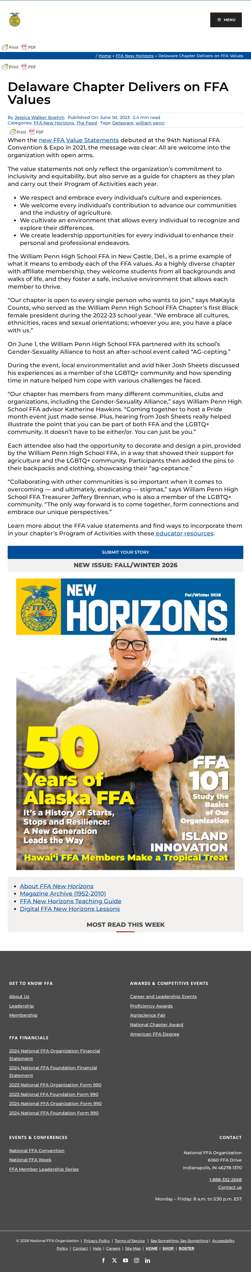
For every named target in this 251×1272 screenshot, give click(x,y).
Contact (80, 1248)
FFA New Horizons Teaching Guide (71, 901)
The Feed (86, 123)
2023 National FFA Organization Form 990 (55, 1085)
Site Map (133, 1248)
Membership (23, 1015)
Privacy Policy (97, 1240)
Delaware (122, 123)
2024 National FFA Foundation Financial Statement (53, 1071)
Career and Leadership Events (163, 996)
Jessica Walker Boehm (40, 117)
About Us (19, 996)
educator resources (184, 533)
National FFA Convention (37, 1150)
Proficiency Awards (151, 1006)
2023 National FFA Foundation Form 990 (53, 1094)
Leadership (21, 1006)
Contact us (230, 1187)
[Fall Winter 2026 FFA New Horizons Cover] (126, 574)
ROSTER (186, 1248)
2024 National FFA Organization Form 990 (55, 1103)
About (57, 886)
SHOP (168, 1248)
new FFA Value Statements (79, 140)
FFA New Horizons (135, 55)
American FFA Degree (154, 1034)
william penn (150, 123)
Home (105, 55)
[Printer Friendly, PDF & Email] (19, 47)
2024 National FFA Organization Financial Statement (54, 1054)
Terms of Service (130, 1240)
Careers (113, 1248)
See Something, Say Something (179, 1240)
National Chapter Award (156, 1024)
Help (97, 1248)
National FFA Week (30, 1160)
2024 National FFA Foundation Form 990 (54, 1113)
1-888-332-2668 (225, 1179)
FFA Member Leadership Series (44, 1169)
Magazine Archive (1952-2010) (63, 893)
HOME (152, 1248)
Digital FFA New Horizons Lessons (70, 908)
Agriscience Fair (148, 1015)
